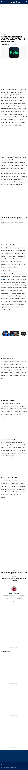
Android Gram (14, 2)
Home (2, 34)
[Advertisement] (14, 74)
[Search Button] (26, 2)
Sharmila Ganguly (6, 44)
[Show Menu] (1, 2)
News (5, 34)
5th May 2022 (14, 44)
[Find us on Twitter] (1, 764)
